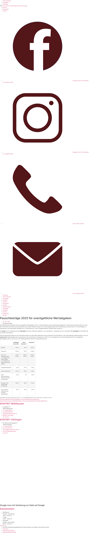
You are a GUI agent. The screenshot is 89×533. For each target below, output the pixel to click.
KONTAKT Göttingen (11, 419)
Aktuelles (5, 4)
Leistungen (5, 2)
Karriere (5, 7)
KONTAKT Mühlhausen (12, 403)
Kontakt (5, 11)
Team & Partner (7, 1)
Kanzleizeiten (7, 508)
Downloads (6, 9)
